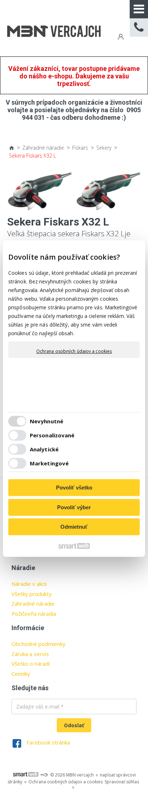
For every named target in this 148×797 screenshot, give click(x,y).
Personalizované (52, 435)
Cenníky (20, 673)
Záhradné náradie (33, 603)
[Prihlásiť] (120, 38)
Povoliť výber (74, 507)
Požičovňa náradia (33, 613)
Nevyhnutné (46, 421)
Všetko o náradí (30, 663)
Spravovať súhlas (122, 782)
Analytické (44, 449)
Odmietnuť (74, 527)
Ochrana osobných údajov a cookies (74, 351)
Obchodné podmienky (38, 643)
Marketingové (49, 463)
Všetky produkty (31, 593)
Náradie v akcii (29, 583)
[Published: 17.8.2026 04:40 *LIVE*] (43, 775)
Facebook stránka (48, 742)
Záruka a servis (30, 653)
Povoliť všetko (74, 487)
